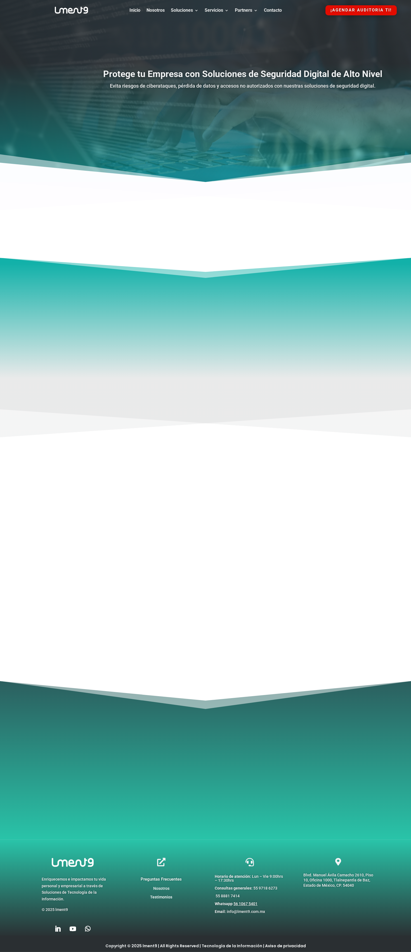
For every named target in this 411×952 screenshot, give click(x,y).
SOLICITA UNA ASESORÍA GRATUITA (243, 106)
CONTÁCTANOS (205, 388)
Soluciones (182, 10)
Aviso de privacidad (285, 946)
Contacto (273, 10)
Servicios (214, 10)
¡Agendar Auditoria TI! (361, 10)
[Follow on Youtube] (72, 928)
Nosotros (156, 10)
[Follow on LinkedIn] (57, 928)
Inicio (134, 10)
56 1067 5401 (245, 903)
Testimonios (161, 897)
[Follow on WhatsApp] (87, 928)
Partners (243, 10)
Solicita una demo (249, 804)
